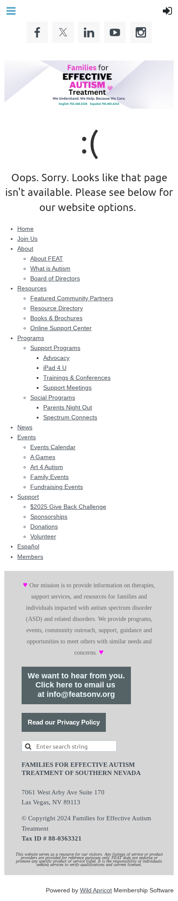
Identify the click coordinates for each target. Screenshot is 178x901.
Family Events (49, 476)
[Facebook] (37, 32)
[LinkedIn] (89, 32)
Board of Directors (55, 278)
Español (28, 546)
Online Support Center (61, 327)
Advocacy (56, 357)
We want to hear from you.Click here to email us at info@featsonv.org (76, 685)
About (25, 248)
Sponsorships (48, 516)
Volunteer (43, 536)
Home (25, 228)
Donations (44, 526)
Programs (30, 337)
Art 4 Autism (46, 466)
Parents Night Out (67, 407)
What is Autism (50, 268)
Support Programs (55, 347)
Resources (32, 288)
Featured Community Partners (71, 298)
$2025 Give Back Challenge (68, 506)
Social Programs (52, 397)
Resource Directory (56, 308)
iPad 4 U (55, 367)
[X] (63, 32)
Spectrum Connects (70, 417)
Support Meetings (67, 387)
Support (28, 496)
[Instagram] (141, 32)
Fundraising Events (56, 486)
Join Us (27, 238)
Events (26, 437)
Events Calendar (53, 447)
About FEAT (46, 258)
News (24, 427)
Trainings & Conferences (77, 377)
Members (30, 556)
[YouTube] (115, 32)
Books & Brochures (56, 318)
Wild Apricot (96, 890)
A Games (42, 457)
